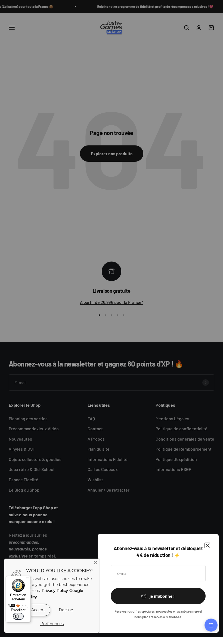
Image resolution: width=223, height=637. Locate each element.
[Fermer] (207, 545)
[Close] (95, 562)
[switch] (18, 616)
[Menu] (27, 579)
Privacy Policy (55, 590)
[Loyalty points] (211, 625)
